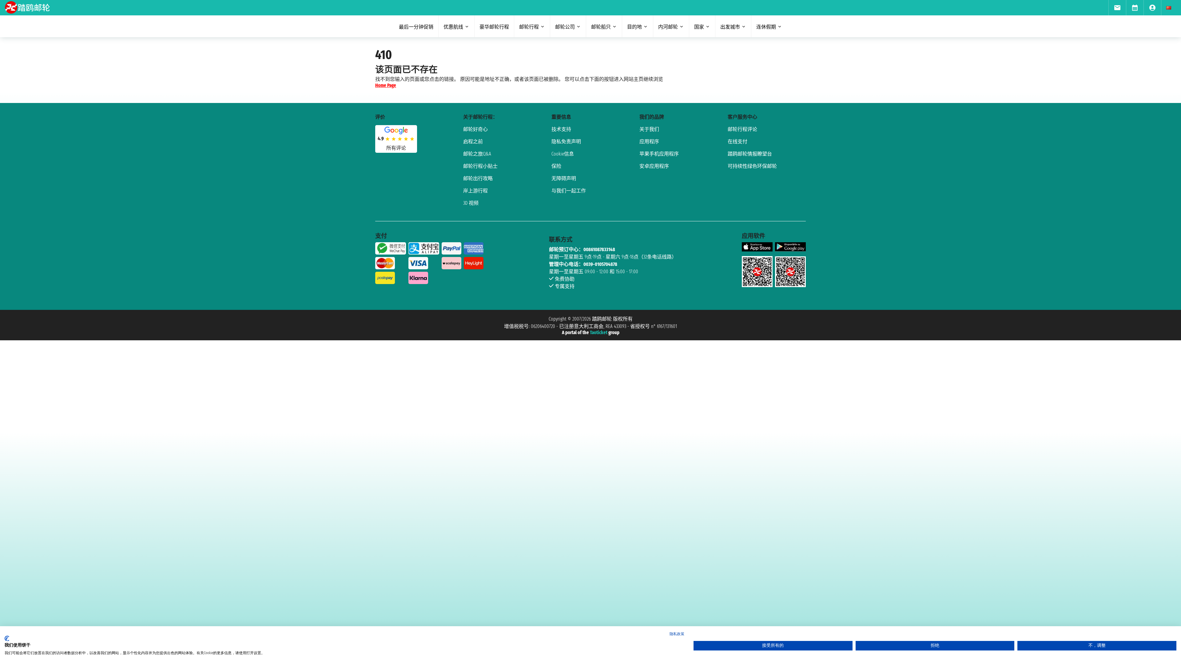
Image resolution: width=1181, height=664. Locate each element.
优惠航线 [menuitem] (453, 27)
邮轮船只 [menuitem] (601, 27)
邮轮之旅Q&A (477, 154)
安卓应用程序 (654, 166)
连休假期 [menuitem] (766, 27)
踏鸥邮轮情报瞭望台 (750, 154)
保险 (556, 166)
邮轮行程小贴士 (480, 166)
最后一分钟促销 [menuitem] (416, 27)
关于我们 (649, 129)
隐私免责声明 (566, 141)
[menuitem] (1117, 7)
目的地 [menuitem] (634, 27)
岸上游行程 (475, 191)
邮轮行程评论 (742, 129)
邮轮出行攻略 (478, 178)
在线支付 (737, 141)
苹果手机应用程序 (659, 154)
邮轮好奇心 (475, 129)
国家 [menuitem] (699, 27)
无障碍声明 (563, 178)
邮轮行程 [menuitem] (529, 27)
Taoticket (598, 332)
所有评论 (396, 148)
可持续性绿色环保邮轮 (752, 166)
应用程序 (649, 141)
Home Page (385, 85)
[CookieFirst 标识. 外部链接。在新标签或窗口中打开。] (7, 638)
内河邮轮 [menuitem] (668, 27)
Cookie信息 (562, 154)
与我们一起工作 (568, 191)
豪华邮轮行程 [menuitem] (494, 27)
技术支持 (561, 129)
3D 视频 (471, 203)
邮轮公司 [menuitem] (565, 27)
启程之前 (473, 141)
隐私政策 (677, 634)
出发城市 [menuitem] (730, 27)
